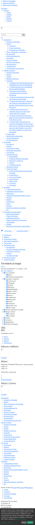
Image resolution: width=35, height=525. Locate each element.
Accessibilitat (8, 498)
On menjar (11, 316)
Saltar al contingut (9, 3)
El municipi (8, 231)
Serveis (10, 301)
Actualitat (4, 461)
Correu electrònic (9, 441)
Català (8, 13)
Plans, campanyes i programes (13, 404)
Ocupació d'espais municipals (15, 249)
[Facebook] (21, 487)
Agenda (6, 341)
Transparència (8, 418)
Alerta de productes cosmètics (13, 482)
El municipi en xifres (10, 239)
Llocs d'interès (9, 273)
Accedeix (4, 358)
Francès (8, 21)
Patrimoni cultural (9, 258)
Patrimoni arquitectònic (15, 277)
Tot (2, 271)
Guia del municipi (22, 231)
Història (6, 237)
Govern (6, 402)
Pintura (10, 295)
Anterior (3, 380)
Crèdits (6, 490)
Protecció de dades (10, 494)
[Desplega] (13, 231)
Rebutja (24, 522)
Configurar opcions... (7, 522)
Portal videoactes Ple (10, 408)
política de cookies (20, 519)
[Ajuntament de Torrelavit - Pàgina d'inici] (11, 30)
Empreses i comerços (13, 251)
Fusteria (10, 285)
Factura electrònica (10, 439)
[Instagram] (29, 487)
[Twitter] (14, 487)
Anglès (8, 17)
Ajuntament (5, 398)
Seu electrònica (9, 416)
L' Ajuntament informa (11, 464)
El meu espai (8, 435)
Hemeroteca (8, 476)
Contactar (4, 8)
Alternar (10, 271)
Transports (11, 304)
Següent (9, 380)
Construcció (12, 281)
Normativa (7, 410)
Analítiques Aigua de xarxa (12, 466)
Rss (5, 484)
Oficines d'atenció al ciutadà (14, 310)
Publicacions (8, 343)
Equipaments (10, 247)
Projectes (7, 433)
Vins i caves (11, 308)
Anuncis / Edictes (9, 412)
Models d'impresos (10, 431)
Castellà (8, 15)
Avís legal (7, 496)
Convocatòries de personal (12, 420)
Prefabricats (12, 297)
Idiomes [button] (6, 11)
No (5, 271)
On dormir (11, 314)
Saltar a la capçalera (9, 1)
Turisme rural (12, 306)
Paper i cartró (12, 291)
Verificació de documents (12, 437)
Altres (10, 275)
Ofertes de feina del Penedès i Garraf (16, 470)
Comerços (8, 320)
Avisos (6, 337)
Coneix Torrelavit (9, 260)
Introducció (7, 235)
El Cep (6, 478)
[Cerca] (23, 34)
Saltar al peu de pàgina (10, 5)
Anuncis (6, 480)
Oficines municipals (11, 324)
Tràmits (6, 429)
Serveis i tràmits (6, 423)
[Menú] (2, 38)
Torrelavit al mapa (12, 256)
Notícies (6, 339)
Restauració (12, 299)
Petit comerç (12, 293)
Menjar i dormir (10, 312)
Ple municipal (8, 406)
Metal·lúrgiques (13, 289)
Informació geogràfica (11, 241)
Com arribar (8, 243)
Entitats (8, 253)
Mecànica (11, 287)
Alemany (9, 19)
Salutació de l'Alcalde (10, 400)
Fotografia (11, 283)
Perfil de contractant (10, 414)
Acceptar (30, 522)
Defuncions (7, 468)
